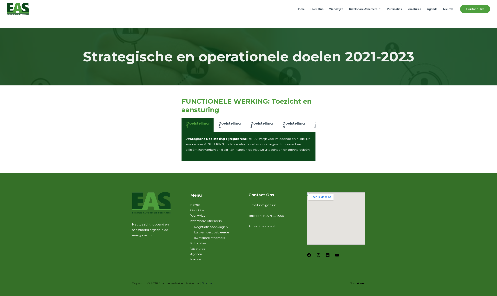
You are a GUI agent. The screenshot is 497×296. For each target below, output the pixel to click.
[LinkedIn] (327, 256)
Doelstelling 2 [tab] (229, 125)
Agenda (432, 9)
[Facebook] (309, 256)
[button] (475, 9)
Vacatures (414, 9)
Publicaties (394, 9)
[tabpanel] (248, 146)
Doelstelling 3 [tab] (261, 125)
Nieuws (448, 9)
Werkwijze (336, 9)
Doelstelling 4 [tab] (293, 125)
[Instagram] (318, 256)
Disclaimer (357, 283)
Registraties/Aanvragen (211, 227)
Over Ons (316, 9)
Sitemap (208, 283)
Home (301, 9)
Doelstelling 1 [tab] (197, 125)
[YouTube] (337, 256)
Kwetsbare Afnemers (363, 9)
